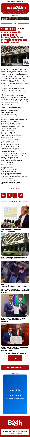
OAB (15, 358)
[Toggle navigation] (27, 8)
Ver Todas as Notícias (15, 368)
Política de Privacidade (15, 433)
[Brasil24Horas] (15, 8)
